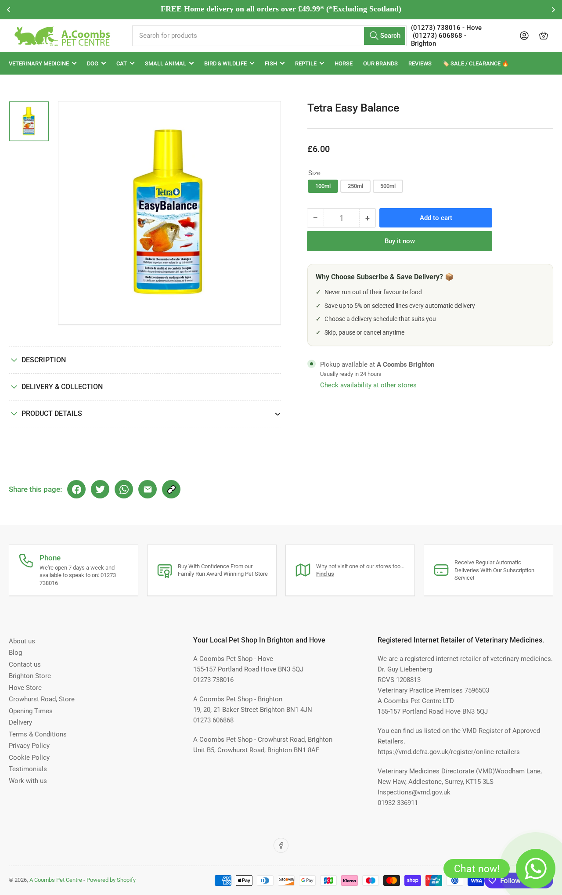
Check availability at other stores (368, 385)
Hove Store (25, 688)
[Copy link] (171, 489)
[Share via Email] (147, 489)
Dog (92, 63)
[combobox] (269, 35)
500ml (388, 186)
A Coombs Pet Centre (55, 880)
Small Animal (165, 63)
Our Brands (380, 63)
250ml (355, 186)
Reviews (420, 63)
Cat (121, 63)
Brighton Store (30, 676)
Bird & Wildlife (225, 63)
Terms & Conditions (38, 734)
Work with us (28, 781)
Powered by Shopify (111, 880)
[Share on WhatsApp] (124, 489)
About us (22, 641)
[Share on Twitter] (100, 489)
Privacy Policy (29, 746)
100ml (323, 186)
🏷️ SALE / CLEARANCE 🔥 (475, 63)
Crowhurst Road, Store (42, 699)
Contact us (25, 664)
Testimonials (28, 769)
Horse (344, 63)
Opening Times (31, 711)
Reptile (306, 63)
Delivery (20, 722)
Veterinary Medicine (39, 63)
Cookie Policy (29, 757)
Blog (15, 653)
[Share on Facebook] (76, 489)
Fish (271, 63)
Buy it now (400, 241)
